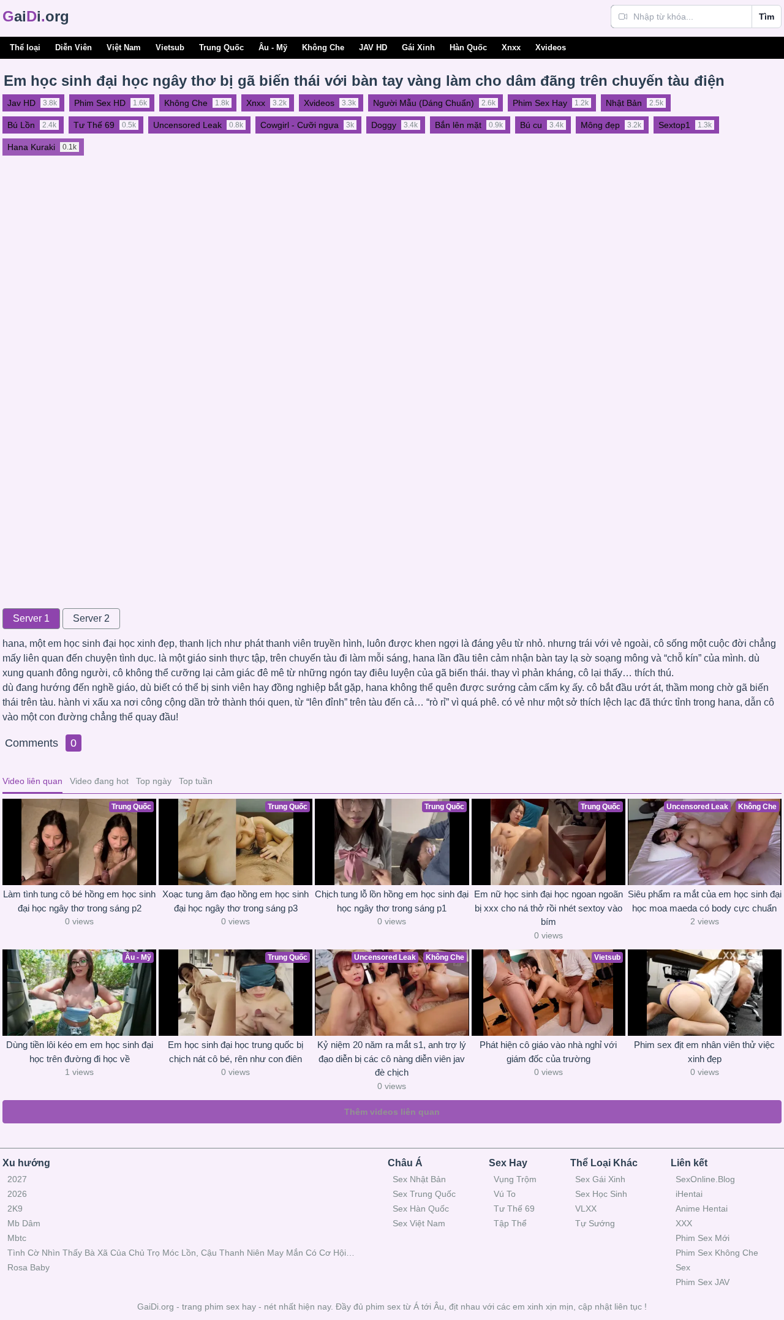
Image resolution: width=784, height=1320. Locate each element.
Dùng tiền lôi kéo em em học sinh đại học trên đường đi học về (79, 1051)
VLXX (586, 1208)
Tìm (766, 16)
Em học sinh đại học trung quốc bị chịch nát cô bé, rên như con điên (235, 1051)
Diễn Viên (73, 47)
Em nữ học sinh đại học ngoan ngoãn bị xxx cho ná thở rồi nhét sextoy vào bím (548, 908)
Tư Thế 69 (514, 1208)
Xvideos (550, 47)
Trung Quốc (221, 47)
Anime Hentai (702, 1208)
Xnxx (511, 47)
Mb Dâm (23, 1223)
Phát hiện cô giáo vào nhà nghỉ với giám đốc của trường (548, 1051)
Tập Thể (510, 1223)
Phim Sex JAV (702, 1282)
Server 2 (91, 618)
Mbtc (16, 1238)
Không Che (323, 47)
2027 (17, 1179)
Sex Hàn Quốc (421, 1208)
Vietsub (170, 47)
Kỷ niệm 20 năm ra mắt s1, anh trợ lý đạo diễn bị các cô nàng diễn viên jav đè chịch (391, 1058)
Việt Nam (124, 47)
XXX (684, 1223)
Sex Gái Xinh (600, 1179)
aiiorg (35, 16)
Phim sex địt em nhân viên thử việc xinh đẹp (704, 1051)
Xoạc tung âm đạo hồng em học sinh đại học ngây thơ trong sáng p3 (235, 901)
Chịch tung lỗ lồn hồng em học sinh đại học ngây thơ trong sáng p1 (392, 901)
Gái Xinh (418, 47)
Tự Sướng (595, 1223)
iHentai (689, 1194)
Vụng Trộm (515, 1179)
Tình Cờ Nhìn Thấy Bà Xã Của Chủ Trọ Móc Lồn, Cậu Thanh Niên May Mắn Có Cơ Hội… (181, 1253)
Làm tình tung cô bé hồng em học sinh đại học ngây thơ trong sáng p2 (79, 901)
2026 (17, 1194)
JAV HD (373, 47)
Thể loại (25, 47)
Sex (683, 1267)
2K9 (15, 1208)
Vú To (505, 1194)
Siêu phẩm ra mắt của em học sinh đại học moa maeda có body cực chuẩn (705, 901)
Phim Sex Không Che (717, 1253)
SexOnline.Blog (705, 1179)
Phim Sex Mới (702, 1238)
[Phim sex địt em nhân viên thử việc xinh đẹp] (705, 992)
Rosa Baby (28, 1267)
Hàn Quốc (468, 47)
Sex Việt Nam (419, 1223)
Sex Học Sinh (601, 1194)
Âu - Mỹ (272, 47)
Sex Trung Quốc (424, 1194)
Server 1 (31, 618)
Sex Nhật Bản (419, 1179)
